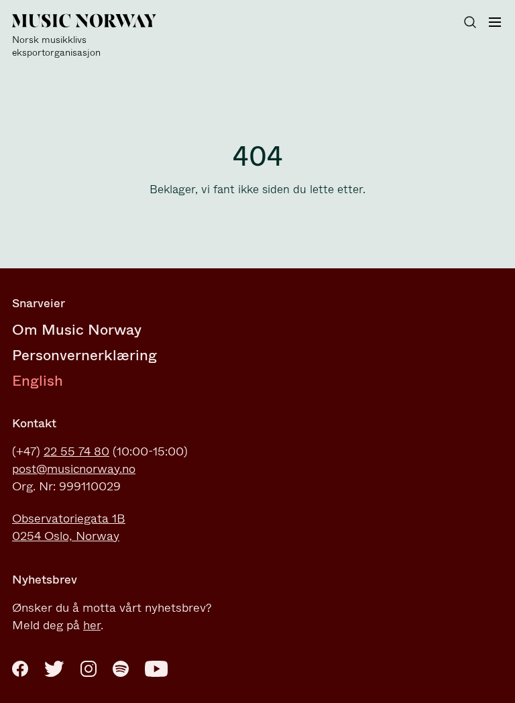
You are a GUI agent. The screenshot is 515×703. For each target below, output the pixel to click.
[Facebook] (20, 669)
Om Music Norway (76, 329)
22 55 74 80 (76, 451)
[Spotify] (121, 669)
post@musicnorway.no (73, 469)
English (37, 380)
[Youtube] (156, 669)
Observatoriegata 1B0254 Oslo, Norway (68, 527)
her (92, 625)
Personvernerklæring (84, 355)
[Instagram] (88, 669)
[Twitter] (54, 669)
